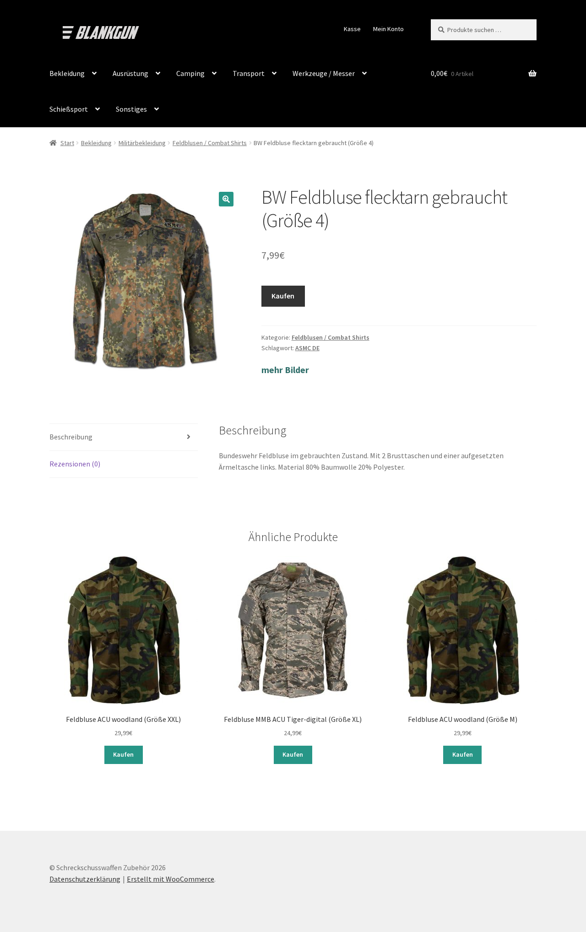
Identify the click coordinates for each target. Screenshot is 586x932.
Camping (190, 73)
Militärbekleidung (142, 143)
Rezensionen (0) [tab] (74, 463)
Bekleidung (67, 73)
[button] (226, 199)
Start (67, 143)
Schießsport (68, 109)
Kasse (352, 29)
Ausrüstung (130, 73)
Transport (249, 73)
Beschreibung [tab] (70, 436)
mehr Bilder (285, 369)
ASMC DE (307, 348)
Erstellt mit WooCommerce (170, 878)
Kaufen (282, 295)
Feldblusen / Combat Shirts (210, 143)
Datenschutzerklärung (84, 878)
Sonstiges (131, 109)
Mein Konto (388, 29)
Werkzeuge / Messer (324, 73)
